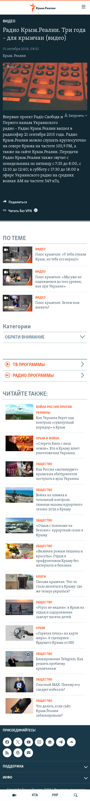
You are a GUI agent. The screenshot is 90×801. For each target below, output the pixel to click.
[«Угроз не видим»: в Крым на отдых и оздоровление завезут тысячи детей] (19, 607)
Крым (40, 628)
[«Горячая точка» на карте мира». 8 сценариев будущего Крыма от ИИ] (19, 633)
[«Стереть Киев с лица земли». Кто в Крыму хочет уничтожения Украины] (19, 443)
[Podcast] (17, 752)
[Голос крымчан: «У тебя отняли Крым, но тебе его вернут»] (17, 254)
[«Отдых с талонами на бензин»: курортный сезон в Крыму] (19, 525)
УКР (55, 795)
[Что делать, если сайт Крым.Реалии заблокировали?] (19, 706)
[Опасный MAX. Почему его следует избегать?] (19, 684)
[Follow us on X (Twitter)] (17, 742)
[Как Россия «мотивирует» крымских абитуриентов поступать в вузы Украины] (19, 469)
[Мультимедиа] (14, 795)
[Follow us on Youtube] (28, 742)
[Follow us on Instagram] (39, 742)
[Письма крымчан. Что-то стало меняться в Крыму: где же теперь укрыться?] (19, 581)
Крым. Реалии (14, 56)
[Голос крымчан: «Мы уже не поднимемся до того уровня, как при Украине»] (17, 277)
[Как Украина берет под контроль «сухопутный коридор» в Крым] (19, 412)
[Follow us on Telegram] (60, 742)
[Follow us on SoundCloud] (71, 742)
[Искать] (76, 795)
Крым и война (47, 438)
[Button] (15, 203)
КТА (35, 795)
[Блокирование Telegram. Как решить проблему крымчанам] (19, 659)
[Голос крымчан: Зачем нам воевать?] (17, 303)
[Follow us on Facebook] (7, 742)
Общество (44, 464)
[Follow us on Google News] (49, 742)
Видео (9, 21)
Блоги (41, 577)
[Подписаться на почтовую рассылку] (28, 752)
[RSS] (7, 752)
